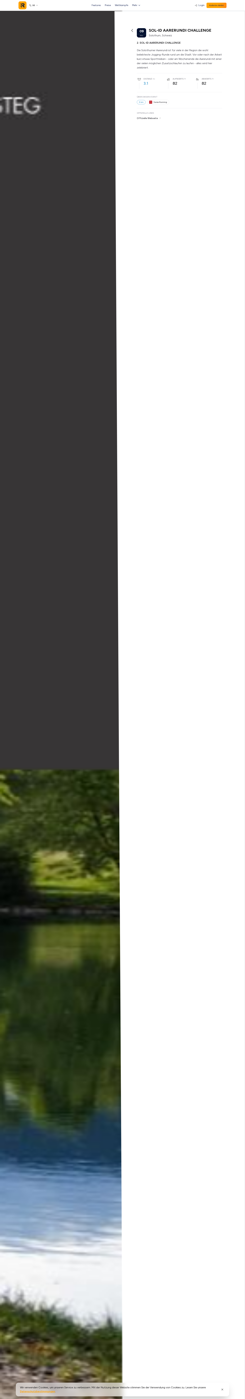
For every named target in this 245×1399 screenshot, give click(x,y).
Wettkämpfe (121, 5)
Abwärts (207, 79)
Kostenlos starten (216, 5)
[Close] (222, 1389)
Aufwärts (178, 79)
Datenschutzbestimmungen (37, 1391)
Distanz (148, 79)
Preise (108, 5)
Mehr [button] (134, 5)
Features (96, 5)
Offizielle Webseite (147, 118)
